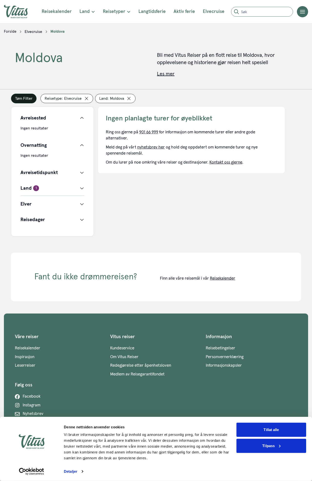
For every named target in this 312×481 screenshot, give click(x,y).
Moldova (57, 31)
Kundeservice (122, 348)
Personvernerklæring (225, 357)
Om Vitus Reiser (124, 357)
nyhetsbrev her (151, 147)
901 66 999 (148, 132)
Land (84, 11)
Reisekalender (57, 11)
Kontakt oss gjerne (225, 162)
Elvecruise (213, 11)
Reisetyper (114, 11)
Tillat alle (271, 430)
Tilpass (268, 445)
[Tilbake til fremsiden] (19, 11)
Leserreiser (25, 365)
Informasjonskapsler (224, 365)
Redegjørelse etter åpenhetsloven (140, 365)
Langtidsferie (152, 11)
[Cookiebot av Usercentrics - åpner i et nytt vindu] (31, 471)
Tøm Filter (23, 98)
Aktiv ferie (184, 11)
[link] (10, 31)
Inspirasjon (24, 357)
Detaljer (70, 471)
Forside (10, 31)
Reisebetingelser (220, 348)
